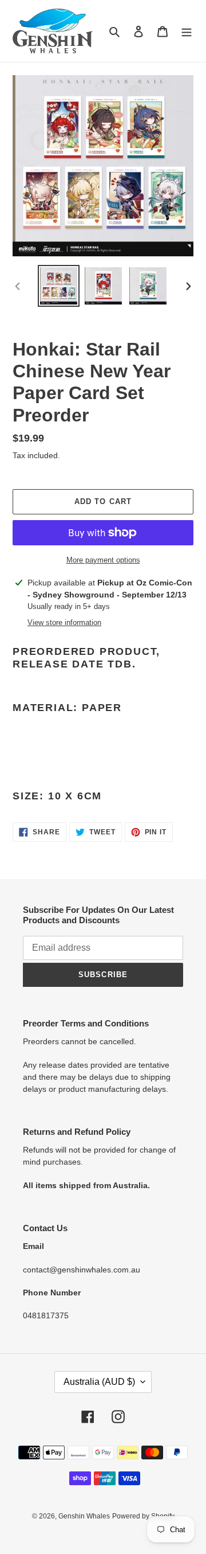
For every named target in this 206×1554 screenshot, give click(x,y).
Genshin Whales (84, 1516)
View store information (64, 622)
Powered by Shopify (143, 1516)
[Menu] (187, 31)
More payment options (103, 560)
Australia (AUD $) (99, 1382)
